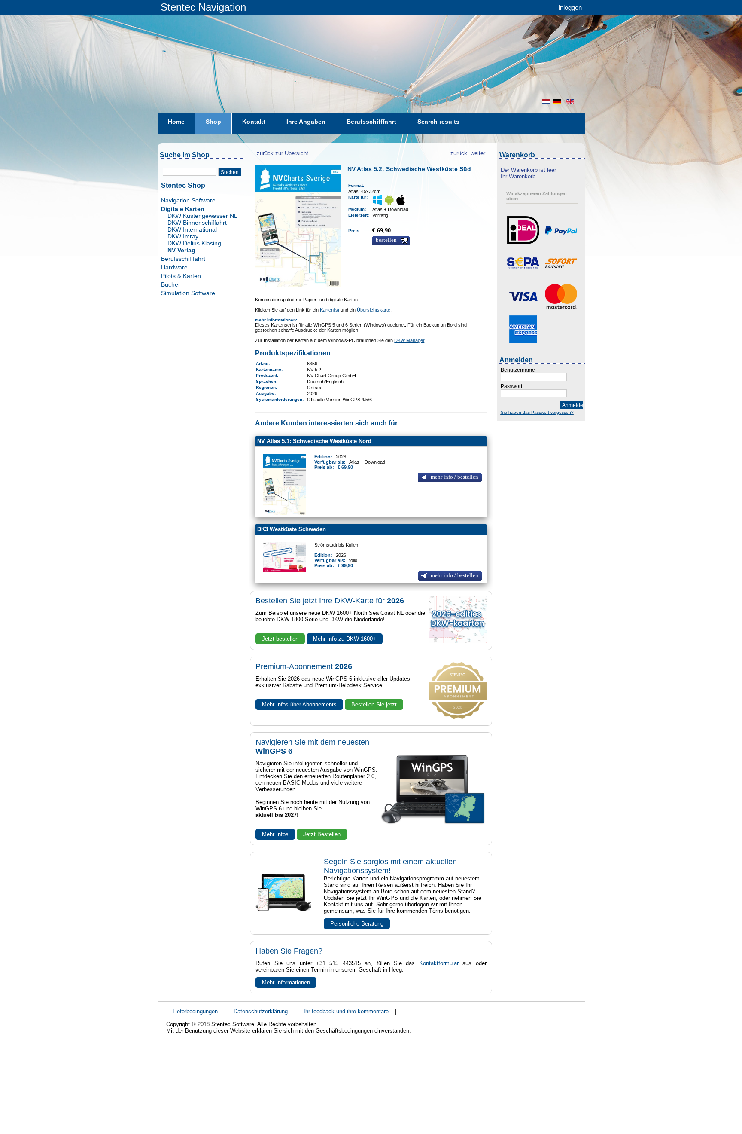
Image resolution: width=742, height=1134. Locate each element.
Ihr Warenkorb (518, 176)
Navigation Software (188, 200)
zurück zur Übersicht (281, 152)
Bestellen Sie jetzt (374, 704)
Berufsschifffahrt (183, 258)
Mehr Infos (275, 834)
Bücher (170, 284)
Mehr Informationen (286, 982)
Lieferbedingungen (195, 1011)
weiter (478, 152)
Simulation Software (188, 293)
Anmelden (572, 405)
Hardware (174, 267)
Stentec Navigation (203, 7)
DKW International (192, 229)
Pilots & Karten (181, 275)
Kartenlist (329, 309)
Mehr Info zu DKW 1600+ (344, 639)
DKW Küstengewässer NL (202, 215)
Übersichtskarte (373, 309)
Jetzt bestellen (280, 639)
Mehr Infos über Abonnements (299, 704)
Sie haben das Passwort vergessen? (537, 412)
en (571, 101)
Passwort (511, 386)
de (558, 101)
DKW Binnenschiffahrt (197, 222)
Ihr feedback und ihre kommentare (346, 1011)
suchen (230, 172)
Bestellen (386, 240)
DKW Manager (409, 340)
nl (546, 101)
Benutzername (518, 370)
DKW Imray (182, 236)
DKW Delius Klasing (194, 243)
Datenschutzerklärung (261, 1011)
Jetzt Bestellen (322, 834)
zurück (459, 152)
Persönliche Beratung (356, 923)
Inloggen (570, 7)
